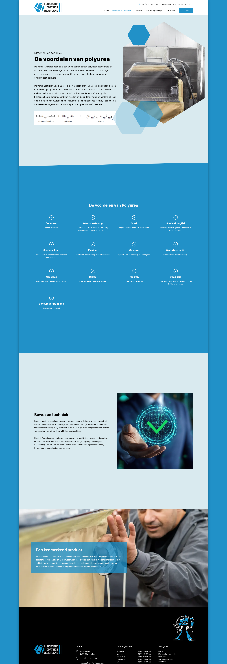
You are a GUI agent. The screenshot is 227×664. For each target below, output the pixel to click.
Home (106, 10)
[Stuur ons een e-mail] (160, 4)
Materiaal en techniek (121, 10)
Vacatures (170, 10)
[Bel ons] (140, 4)
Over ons (139, 10)
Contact (186, 10)
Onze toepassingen (154, 10)
